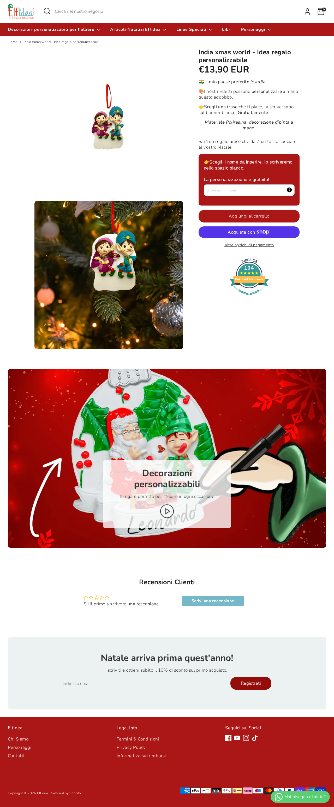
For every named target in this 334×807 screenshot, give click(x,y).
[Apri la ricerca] (47, 11)
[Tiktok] (255, 738)
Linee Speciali (192, 29)
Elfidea (42, 793)
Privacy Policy (131, 747)
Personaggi (253, 29)
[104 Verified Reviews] (249, 297)
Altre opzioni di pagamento (249, 244)
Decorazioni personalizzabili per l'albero (52, 29)
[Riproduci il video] (167, 511)
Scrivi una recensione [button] (213, 601)
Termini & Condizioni (138, 739)
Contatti (16, 756)
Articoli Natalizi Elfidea (136, 29)
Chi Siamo (18, 739)
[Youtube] (237, 738)
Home (12, 42)
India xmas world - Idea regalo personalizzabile (61, 42)
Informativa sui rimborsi (141, 756)
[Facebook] (228, 738)
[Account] (307, 11)
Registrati (251, 683)
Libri (227, 29)
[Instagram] (246, 738)
